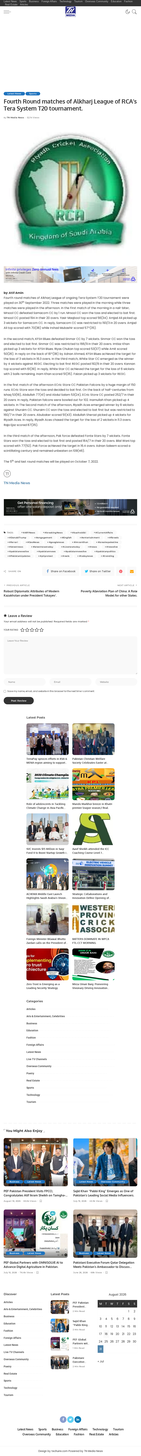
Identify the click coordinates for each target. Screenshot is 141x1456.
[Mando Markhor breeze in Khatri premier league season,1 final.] (93, 784)
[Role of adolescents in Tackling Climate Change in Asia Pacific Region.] (47, 784)
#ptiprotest (46, 556)
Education (32, 1030)
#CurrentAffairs (104, 532)
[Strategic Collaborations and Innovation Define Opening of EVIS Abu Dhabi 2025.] (93, 874)
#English (67, 537)
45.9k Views (95, 1201)
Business (31, 1023)
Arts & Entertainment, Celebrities (45, 1016)
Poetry (30, 1073)
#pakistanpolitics (105, 551)
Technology (33, 1094)
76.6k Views (26, 1273)
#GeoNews (33, 542)
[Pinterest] (120, 571)
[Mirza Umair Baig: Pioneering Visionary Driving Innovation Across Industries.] (93, 964)
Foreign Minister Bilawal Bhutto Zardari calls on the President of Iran (46, 942)
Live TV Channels (36, 1059)
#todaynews (86, 556)
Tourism (31, 1101)
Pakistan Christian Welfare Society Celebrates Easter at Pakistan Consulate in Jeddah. (90, 762)
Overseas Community (38, 1066)
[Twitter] (70, 1419)
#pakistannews (47, 551)
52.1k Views (33, 118)
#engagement (44, 537)
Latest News (14, 93)
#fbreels (114, 537)
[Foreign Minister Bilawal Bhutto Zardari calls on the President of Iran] (47, 919)
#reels (65, 556)
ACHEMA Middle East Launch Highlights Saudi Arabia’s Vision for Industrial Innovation (46, 897)
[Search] (133, 11)
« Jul (101, 1361)
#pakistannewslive (75, 551)
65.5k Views (30, 1201)
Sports (33, 93)
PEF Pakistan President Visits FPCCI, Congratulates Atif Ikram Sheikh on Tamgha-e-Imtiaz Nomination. (34, 1195)
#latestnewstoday (43, 547)
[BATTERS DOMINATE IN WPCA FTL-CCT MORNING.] (93, 919)
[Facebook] (63, 1419)
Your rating (11, 629)
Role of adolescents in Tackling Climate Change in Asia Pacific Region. (45, 807)
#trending (108, 556)
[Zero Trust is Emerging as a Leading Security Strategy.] (47, 964)
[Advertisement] (70, 45)
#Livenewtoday (71, 547)
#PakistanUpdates (19, 556)
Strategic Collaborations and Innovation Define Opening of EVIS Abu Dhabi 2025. (90, 897)
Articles (30, 1009)
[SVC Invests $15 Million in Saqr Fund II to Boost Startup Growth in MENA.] (47, 829)
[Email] (131, 571)
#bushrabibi (79, 532)
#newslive (112, 547)
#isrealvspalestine (108, 542)
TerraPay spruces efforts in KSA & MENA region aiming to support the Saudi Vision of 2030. (46, 762)
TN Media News (15, 118)
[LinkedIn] (78, 1419)
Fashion (31, 1037)
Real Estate (33, 1080)
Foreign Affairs (35, 1044)
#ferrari (13, 542)
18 (106, 1334)
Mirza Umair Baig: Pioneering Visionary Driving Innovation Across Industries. (90, 988)
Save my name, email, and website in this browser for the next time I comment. (51, 691)
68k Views (96, 1273)
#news (93, 547)
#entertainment (90, 537)
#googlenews (56, 542)
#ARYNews (29, 532)
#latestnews (16, 547)
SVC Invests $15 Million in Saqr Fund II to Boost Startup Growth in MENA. (47, 852)
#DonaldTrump (17, 537)
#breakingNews (53, 532)
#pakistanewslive (19, 551)
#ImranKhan (81, 542)
